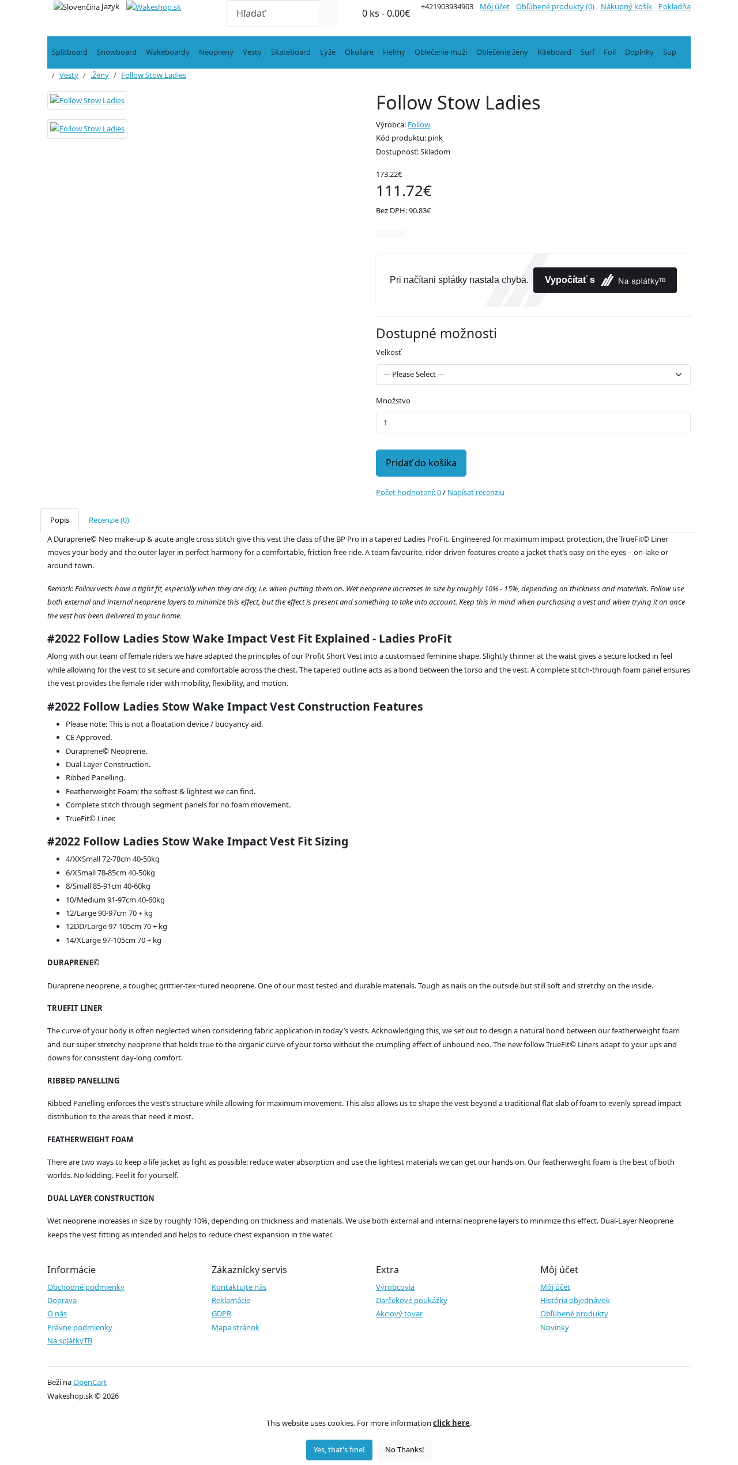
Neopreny (216, 52)
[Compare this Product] (397, 233)
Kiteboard (554, 52)
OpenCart (90, 1382)
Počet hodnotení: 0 (408, 492)
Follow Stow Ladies (153, 75)
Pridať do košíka (421, 462)
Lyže (328, 52)
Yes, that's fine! (339, 1449)
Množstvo (393, 400)
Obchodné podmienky (86, 1287)
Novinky (554, 1327)
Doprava (62, 1300)
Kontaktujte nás (239, 1287)
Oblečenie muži (441, 52)
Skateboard (291, 52)
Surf (587, 52)
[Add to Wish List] (383, 233)
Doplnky (639, 52)
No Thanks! (404, 1449)
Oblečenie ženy (502, 52)
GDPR (221, 1313)
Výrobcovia (395, 1287)
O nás (57, 1313)
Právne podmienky (79, 1327)
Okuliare (359, 52)
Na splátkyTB (69, 1340)
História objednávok (575, 1300)
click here (451, 1423)
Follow (419, 124)
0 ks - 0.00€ (386, 13)
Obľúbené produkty (574, 1313)
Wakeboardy (168, 52)
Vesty (252, 52)
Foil (610, 52)
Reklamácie (231, 1300)
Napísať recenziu (475, 492)
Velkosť (388, 352)
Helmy (394, 52)
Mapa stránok (235, 1327)
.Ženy (100, 75)
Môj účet (555, 1287)
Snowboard (117, 52)
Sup (669, 52)
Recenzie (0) (109, 520)
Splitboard (70, 52)
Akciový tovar (399, 1313)
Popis (59, 520)
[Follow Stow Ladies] (87, 104)
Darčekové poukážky (411, 1300)
